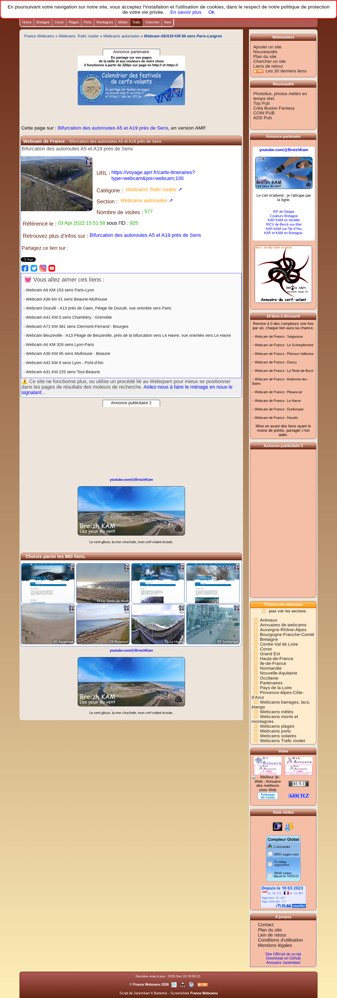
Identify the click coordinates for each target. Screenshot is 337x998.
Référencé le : (40, 224)
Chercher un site (269, 61)
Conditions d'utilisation (280, 940)
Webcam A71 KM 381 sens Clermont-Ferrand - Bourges (77, 326)
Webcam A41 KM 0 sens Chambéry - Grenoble (69, 317)
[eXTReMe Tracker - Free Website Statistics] (277, 826)
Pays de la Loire (276, 687)
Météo (122, 22)
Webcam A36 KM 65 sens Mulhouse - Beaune (68, 353)
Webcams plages (277, 726)
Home (26, 22)
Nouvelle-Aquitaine (278, 673)
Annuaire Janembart (283, 962)
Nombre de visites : (120, 212)
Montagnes (105, 22)
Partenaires (271, 682)
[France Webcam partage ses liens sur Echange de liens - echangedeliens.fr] (268, 795)
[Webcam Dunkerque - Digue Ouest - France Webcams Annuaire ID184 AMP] (213, 624)
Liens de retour (268, 66)
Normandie (271, 668)
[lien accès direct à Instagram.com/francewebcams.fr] (42, 268)
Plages (74, 22)
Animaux (268, 620)
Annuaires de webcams (283, 624)
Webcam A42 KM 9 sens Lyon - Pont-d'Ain (64, 362)
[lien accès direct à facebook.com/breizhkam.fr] (25, 268)
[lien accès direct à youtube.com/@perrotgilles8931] (51, 268)
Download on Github (283, 958)
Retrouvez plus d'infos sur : (55, 236)
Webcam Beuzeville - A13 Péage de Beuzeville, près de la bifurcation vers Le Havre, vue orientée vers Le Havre (128, 335)
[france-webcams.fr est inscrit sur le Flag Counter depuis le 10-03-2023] (283, 896)
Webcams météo (276, 711)
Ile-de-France (273, 663)
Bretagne (43, 22)
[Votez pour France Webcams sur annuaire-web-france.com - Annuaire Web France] (298, 760)
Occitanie (269, 678)
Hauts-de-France (276, 658)
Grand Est (270, 653)
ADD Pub (262, 117)
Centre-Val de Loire (279, 644)
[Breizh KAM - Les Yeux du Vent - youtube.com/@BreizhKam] (283, 175)
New (167, 22)
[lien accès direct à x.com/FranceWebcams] (33, 268)
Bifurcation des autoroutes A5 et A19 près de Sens (113, 127)
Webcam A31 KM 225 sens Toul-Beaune (63, 372)
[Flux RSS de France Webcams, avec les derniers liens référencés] (203, 984)
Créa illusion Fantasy (274, 108)
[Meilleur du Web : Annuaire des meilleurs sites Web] (267, 783)
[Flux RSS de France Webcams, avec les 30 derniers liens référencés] (259, 71)
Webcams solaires (278, 735)
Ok (211, 12)
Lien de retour (272, 934)
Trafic (136, 22)
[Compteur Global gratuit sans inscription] (283, 858)
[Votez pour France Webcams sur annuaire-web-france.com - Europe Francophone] (268, 770)
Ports (88, 22)
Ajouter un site (267, 46)
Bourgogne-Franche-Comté (287, 634)
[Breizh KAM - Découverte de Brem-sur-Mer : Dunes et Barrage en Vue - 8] (131, 513)
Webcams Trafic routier (282, 740)
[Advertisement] (131, 439)
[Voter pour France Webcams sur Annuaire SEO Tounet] (299, 783)
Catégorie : (110, 190)
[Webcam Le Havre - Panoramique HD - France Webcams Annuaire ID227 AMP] (158, 624)
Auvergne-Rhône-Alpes (283, 629)
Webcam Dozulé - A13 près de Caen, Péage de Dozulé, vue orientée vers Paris (98, 308)
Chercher (152, 22)
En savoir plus (186, 12)
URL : (103, 173)
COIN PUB (264, 113)
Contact (266, 924)
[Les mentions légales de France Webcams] (174, 984)
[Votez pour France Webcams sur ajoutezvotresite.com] (299, 795)
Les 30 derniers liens (286, 71)
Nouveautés (265, 51)
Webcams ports (275, 731)
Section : (107, 201)
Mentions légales (275, 945)
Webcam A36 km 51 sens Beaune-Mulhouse (66, 299)
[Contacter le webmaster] (192, 984)
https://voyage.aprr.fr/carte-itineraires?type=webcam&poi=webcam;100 (153, 175)
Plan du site (264, 56)
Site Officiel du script (283, 954)
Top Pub (261, 103)
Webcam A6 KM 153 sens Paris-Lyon (60, 290)
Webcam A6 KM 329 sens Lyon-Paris (60, 344)
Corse (59, 22)
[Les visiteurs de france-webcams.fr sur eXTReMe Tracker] (289, 826)
